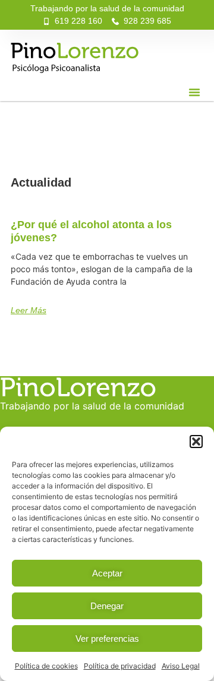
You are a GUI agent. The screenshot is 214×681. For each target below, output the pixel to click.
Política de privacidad (120, 665)
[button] (196, 441)
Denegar (107, 606)
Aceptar (107, 573)
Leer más (28, 310)
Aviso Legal (181, 665)
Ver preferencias (107, 638)
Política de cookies (46, 665)
